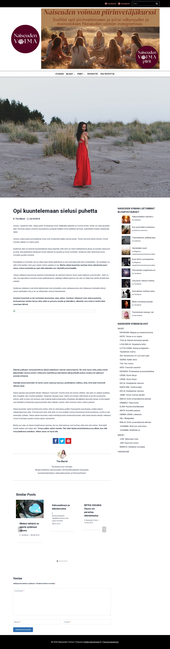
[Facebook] (56, 441)
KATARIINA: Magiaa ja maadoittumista (136, 332)
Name (17, 622)
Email (68, 622)
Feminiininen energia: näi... (143, 312)
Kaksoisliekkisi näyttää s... (143, 216)
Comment (19, 591)
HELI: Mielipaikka (127, 418)
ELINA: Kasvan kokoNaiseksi (132, 406)
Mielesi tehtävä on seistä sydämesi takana (29, 527)
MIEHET (121, 435)
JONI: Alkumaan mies (129, 439)
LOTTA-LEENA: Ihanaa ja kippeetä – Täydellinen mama (135, 350)
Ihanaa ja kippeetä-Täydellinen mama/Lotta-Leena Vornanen (60, 518)
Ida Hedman (138, 315)
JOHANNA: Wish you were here (133, 426)
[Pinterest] (68, 441)
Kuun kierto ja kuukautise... (143, 259)
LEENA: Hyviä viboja (128, 375)
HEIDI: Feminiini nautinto (130, 367)
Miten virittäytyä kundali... (143, 301)
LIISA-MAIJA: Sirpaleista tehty (133, 344)
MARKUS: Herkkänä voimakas (132, 447)
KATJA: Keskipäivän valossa (132, 383)
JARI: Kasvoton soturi (129, 443)
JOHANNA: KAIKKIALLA (130, 430)
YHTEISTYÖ (92, 74)
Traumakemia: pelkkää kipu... (144, 237)
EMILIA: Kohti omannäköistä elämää (135, 399)
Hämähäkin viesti (139, 248)
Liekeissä (137, 220)
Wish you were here (140, 230)
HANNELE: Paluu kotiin (129, 403)
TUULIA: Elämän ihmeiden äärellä (134, 340)
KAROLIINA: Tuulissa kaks (131, 387)
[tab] (57, 561)
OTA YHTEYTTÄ (107, 74)
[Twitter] (62, 441)
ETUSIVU (60, 74)
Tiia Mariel (20, 219)
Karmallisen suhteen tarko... (144, 291)
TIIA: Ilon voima (126, 363)
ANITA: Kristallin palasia (130, 410)
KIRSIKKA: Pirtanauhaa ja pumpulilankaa (137, 371)
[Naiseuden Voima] (25, 39)
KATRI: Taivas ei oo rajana (131, 336)
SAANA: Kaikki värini (128, 359)
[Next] (104, 529)
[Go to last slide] (20, 529)
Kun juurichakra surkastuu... (144, 227)
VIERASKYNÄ (123, 452)
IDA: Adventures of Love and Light (134, 356)
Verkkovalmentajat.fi (92, 642)
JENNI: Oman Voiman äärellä (132, 395)
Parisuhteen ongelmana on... (144, 270)
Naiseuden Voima (92, 520)
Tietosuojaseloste (111, 642)
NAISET (121, 328)
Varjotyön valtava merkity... (144, 280)
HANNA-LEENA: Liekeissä (130, 414)
